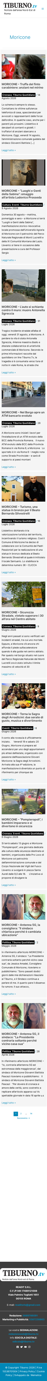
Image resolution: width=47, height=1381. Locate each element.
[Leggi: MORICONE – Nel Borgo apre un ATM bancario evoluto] (23, 394)
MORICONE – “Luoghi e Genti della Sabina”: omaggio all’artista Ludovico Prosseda (22, 194)
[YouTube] (25, 1347)
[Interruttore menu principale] (43, 9)
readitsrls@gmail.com (27, 1305)
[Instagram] (29, 1347)
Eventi (15, 204)
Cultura (6, 204)
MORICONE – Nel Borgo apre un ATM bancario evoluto (23, 414)
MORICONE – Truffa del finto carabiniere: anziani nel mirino (22, 85)
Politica (6, 942)
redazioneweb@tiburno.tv (24, 1334)
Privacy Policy (27, 1371)
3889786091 (30, 1315)
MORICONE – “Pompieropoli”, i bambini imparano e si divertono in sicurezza (22, 823)
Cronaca (7, 95)
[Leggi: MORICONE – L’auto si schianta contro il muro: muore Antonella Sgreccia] (23, 285)
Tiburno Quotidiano (24, 95)
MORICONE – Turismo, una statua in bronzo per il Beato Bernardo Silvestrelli (21, 510)
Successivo (23, 1118)
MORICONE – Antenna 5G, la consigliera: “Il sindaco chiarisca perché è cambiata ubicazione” (21, 930)
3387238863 (37, 1319)
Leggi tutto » (9, 150)
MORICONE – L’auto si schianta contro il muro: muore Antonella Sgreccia (23, 310)
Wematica (36, 1375)
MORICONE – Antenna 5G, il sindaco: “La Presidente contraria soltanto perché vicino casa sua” (20, 1039)
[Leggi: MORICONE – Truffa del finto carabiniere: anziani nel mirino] (23, 66)
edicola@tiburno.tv (24, 1341)
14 (31, 1113)
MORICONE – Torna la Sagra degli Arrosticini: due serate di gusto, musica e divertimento (22, 717)
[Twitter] (21, 1347)
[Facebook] (17, 1347)
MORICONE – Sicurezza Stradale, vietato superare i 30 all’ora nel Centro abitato (23, 616)
